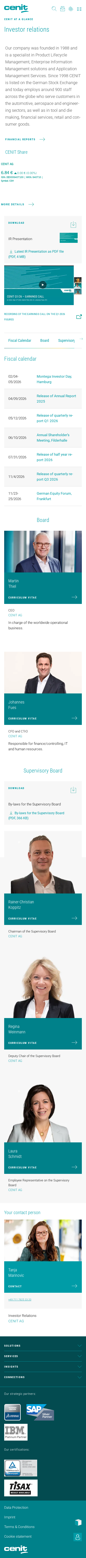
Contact (15, 1286)
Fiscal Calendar (19, 340)
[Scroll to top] (77, 1549)
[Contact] (62, 8)
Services (11, 1356)
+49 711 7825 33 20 (19, 1299)
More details (12, 204)
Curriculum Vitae (22, 597)
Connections (14, 1377)
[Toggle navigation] (79, 8)
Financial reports (20, 139)
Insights (11, 1366)
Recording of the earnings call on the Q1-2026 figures (34, 316)
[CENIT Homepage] (16, 8)
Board (44, 340)
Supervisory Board (71, 340)
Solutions (12, 1345)
